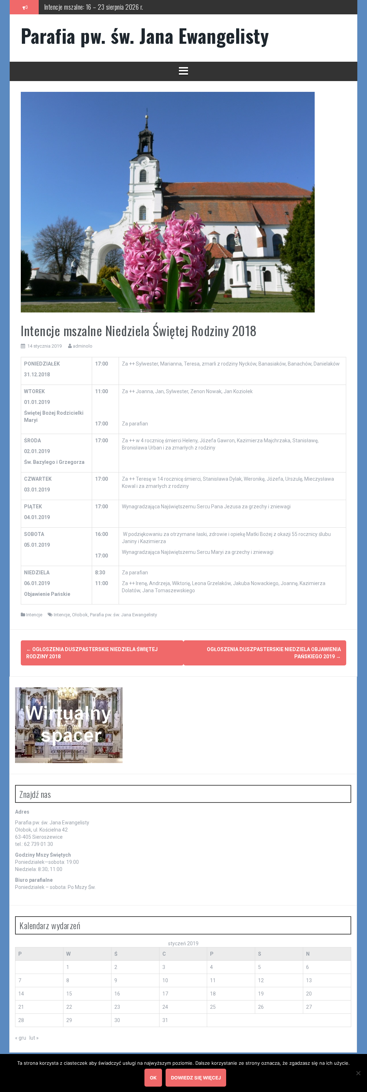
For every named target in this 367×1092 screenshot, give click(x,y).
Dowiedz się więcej (196, 1078)
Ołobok (80, 614)
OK (153, 1078)
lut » (34, 1038)
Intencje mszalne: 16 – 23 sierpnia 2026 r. (93, 6)
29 (69, 1020)
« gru (20, 1038)
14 (21, 994)
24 (165, 1007)
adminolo (82, 346)
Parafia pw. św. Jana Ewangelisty (145, 35)
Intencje (34, 614)
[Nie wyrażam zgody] (358, 1073)
